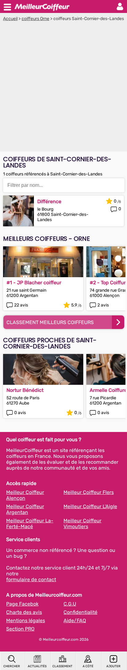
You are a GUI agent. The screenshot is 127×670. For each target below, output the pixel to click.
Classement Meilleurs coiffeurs (50, 322)
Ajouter (113, 666)
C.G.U (69, 604)
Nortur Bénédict (24, 390)
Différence (49, 201)
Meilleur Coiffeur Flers (88, 492)
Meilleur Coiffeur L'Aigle (90, 506)
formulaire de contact (31, 579)
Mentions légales (25, 620)
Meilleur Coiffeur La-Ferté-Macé (29, 523)
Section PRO (20, 629)
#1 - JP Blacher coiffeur (33, 283)
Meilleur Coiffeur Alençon (25, 495)
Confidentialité (80, 612)
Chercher (11, 666)
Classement (62, 666)
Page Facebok (22, 604)
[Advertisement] (63, 87)
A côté (88, 666)
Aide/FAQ (74, 620)
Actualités (37, 666)
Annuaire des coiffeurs (42, 6)
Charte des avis (24, 612)
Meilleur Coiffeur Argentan (25, 509)
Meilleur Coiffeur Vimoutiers (82, 523)
